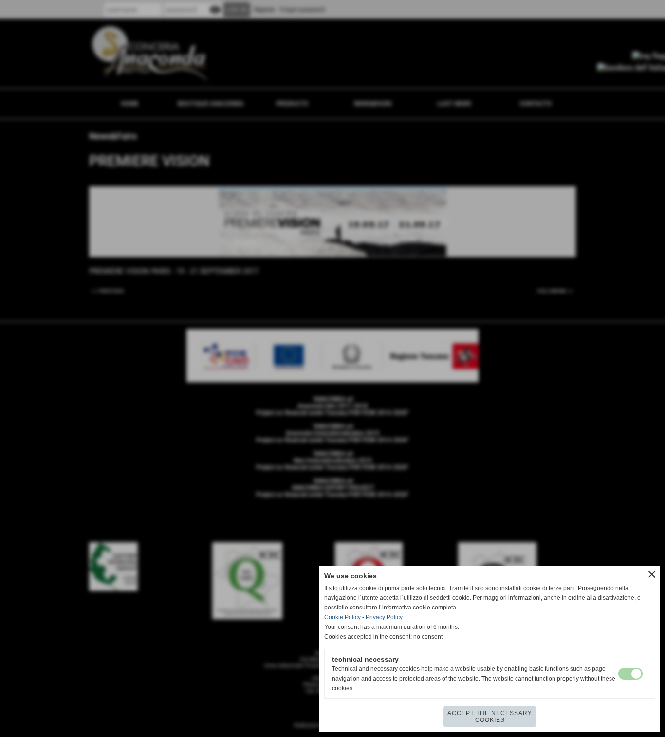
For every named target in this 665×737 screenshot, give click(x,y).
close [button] (652, 574)
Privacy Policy (384, 617)
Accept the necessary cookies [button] (489, 716)
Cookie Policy (342, 617)
